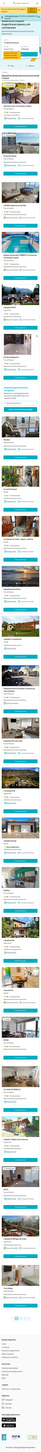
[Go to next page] (28, 1318)
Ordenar (31, 66)
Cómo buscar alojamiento (12, 1371)
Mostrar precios (20, 126)
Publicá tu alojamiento (10, 1350)
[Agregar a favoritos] (36, 85)
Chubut (5, 72)
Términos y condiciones (11, 1389)
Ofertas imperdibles (10, 1368)
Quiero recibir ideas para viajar (20, 409)
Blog (3, 1378)
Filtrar (12, 66)
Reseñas (5, 1375)
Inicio (4, 1344)
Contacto (5, 1347)
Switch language (32, 10)
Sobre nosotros (8, 1354)
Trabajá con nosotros (10, 1357)
